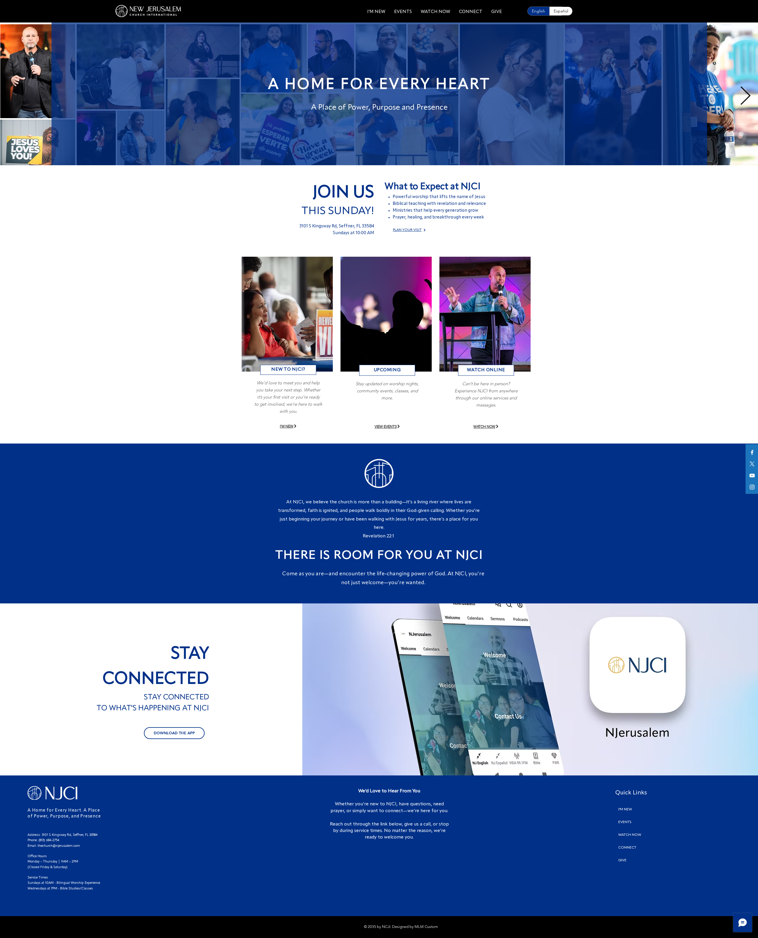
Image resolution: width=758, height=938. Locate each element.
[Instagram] (752, 487)
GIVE (622, 860)
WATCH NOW (629, 835)
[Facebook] (752, 452)
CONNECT (627, 847)
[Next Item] (745, 96)
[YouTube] (752, 475)
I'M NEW (625, 809)
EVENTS (625, 822)
